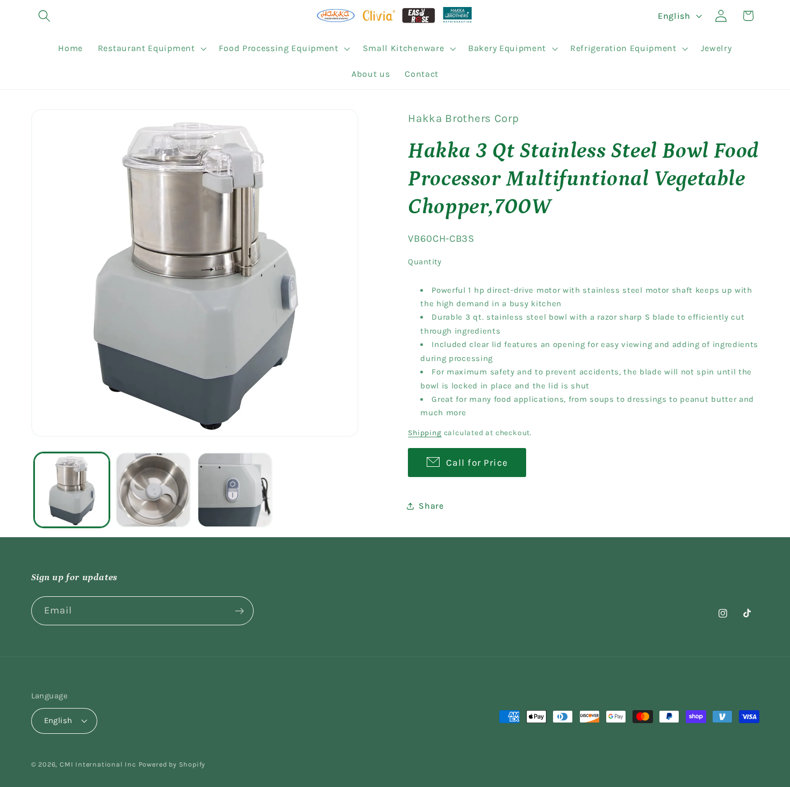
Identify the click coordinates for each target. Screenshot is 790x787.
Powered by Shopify (172, 764)
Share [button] (431, 506)
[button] (45, 16)
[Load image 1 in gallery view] (71, 490)
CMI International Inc (98, 764)
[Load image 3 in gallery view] (234, 490)
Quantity (425, 261)
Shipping (424, 433)
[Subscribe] (239, 610)
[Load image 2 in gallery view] (153, 490)
